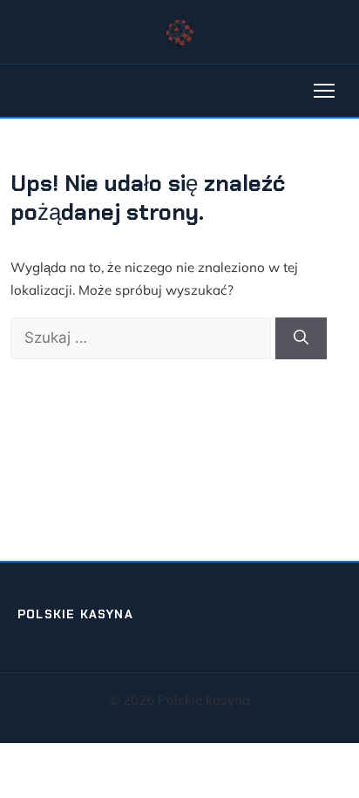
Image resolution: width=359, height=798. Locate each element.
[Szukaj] (301, 338)
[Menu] (324, 91)
